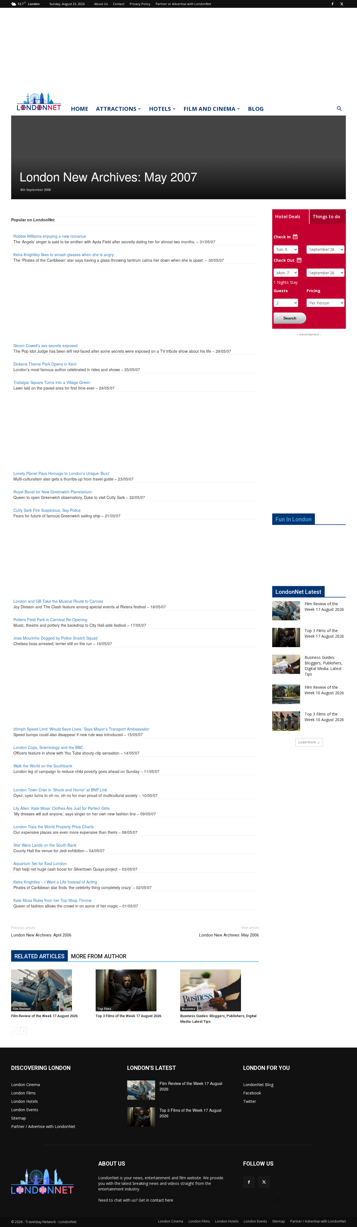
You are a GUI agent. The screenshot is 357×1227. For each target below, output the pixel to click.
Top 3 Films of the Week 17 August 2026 (128, 1016)
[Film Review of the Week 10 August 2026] (286, 694)
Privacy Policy (140, 4)
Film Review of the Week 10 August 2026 (324, 690)
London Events (24, 1109)
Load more (307, 742)
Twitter (249, 1101)
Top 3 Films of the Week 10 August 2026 (324, 716)
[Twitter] (341, 4)
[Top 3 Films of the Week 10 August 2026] (286, 721)
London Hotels (24, 1101)
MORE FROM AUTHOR (98, 956)
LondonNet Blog (258, 1084)
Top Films (104, 1009)
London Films (23, 1093)
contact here (161, 1200)
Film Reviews (22, 1009)
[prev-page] (14, 1030)
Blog (256, 108)
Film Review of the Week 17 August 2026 (44, 1016)
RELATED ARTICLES (39, 956)
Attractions (116, 108)
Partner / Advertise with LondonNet (43, 1126)
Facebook (252, 1093)
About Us (101, 4)
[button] (339, 109)
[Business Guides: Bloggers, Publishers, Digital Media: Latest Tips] (219, 990)
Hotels (160, 108)
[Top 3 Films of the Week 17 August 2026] (135, 990)
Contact (118, 4)
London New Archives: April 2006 (41, 935)
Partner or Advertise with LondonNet (183, 4)
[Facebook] (332, 4)
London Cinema (25, 1084)
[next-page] (23, 1030)
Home (79, 108)
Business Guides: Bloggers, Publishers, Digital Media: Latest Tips (323, 666)
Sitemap (18, 1118)
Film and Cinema (209, 108)
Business (188, 1009)
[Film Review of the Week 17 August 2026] (50, 990)
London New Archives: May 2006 (229, 935)
